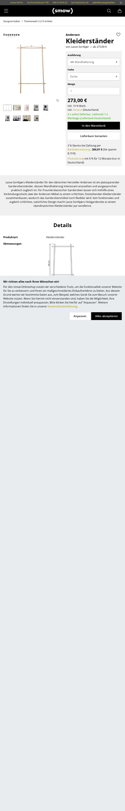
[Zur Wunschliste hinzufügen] (118, 34)
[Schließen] (121, 3)
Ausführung (74, 55)
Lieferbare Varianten (93, 136)
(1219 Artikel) (38, 21)
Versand (78, 109)
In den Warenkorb (94, 125)
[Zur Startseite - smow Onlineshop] (63, 11)
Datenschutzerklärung (62, 306)
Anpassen (80, 316)
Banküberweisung (79, 149)
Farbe (71, 69)
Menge (71, 84)
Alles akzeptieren (106, 316)
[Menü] (6, 11)
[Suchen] (109, 11)
